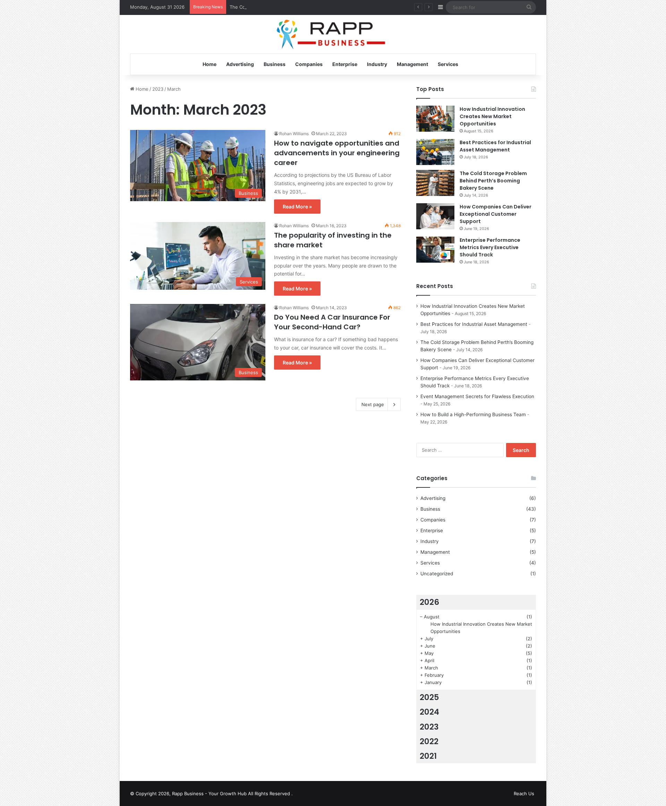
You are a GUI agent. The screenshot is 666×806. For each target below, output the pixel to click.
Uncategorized (436, 573)
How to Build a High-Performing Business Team (473, 414)
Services (448, 64)
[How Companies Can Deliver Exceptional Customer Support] (435, 216)
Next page (372, 404)
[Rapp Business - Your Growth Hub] (333, 34)
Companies (309, 64)
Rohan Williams (294, 133)
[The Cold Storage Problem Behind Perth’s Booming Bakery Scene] (435, 183)
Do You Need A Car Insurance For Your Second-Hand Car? (332, 322)
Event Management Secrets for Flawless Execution (477, 396)
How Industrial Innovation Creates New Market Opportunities (492, 116)
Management (412, 64)
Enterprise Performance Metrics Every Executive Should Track (490, 247)
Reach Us (524, 793)
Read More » (297, 206)
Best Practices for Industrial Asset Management (495, 146)
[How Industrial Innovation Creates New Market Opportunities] (435, 119)
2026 (429, 602)
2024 (429, 711)
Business (274, 64)
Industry (377, 64)
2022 (429, 741)
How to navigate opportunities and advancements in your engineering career (337, 152)
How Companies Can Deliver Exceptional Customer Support (495, 214)
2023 (157, 89)
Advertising (240, 64)
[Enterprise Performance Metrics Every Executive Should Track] (435, 250)
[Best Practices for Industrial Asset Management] (435, 152)
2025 (429, 697)
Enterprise (344, 64)
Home (209, 64)
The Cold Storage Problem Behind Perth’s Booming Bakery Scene (300, 7)
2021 (428, 756)
